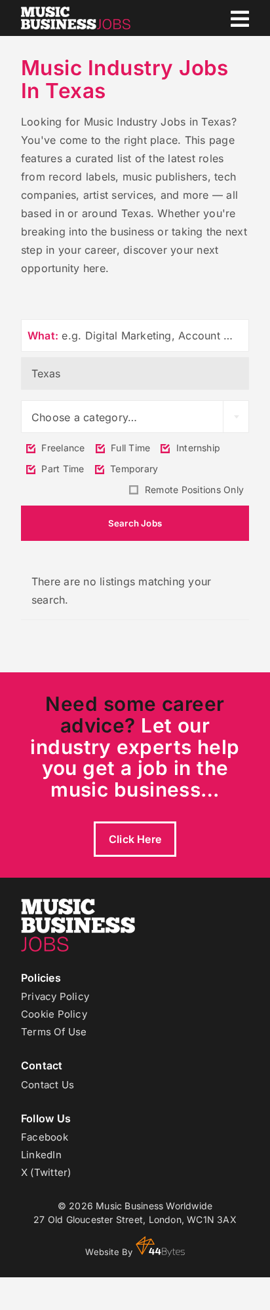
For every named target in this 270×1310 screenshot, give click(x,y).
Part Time (61, 468)
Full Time (129, 447)
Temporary (132, 468)
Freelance (62, 447)
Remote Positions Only (193, 489)
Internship (197, 447)
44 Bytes (160, 1246)
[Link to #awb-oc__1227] (240, 19)
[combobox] (135, 416)
